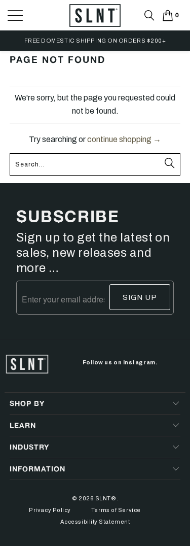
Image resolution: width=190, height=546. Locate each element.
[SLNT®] (95, 25)
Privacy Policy (50, 510)
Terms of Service (116, 510)
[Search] (149, 15)
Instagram (139, 362)
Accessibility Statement (95, 522)
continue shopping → (124, 139)
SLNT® (106, 498)
